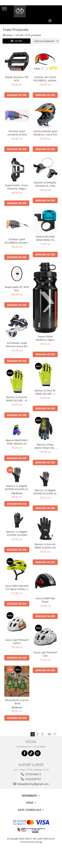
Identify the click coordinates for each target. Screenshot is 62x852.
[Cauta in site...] (58, 26)
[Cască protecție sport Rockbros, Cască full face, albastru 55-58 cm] (45, 115)
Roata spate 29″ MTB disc (17, 288)
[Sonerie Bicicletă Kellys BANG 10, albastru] (45, 220)
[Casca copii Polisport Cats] (45, 636)
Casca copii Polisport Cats (45, 654)
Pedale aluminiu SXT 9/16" (17, 79)
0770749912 (33, 774)
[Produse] (5, 9)
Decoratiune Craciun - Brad (17, 701)
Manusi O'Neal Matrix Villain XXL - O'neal (45, 446)
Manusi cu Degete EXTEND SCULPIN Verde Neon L (16, 533)
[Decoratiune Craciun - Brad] (16, 681)
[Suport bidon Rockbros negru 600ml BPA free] (45, 297)
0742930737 (33, 779)
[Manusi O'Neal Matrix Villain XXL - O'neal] (45, 428)
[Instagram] (38, 753)
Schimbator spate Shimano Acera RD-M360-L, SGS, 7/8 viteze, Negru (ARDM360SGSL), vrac (17, 344)
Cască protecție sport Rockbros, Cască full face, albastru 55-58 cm (45, 133)
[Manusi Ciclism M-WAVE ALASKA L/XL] (45, 528)
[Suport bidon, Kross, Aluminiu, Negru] (16, 169)
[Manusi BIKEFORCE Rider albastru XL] (16, 430)
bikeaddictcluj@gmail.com (33, 784)
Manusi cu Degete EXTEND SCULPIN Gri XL (45, 492)
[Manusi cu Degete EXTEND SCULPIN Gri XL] (45, 478)
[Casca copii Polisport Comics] (16, 624)
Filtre (17, 41)
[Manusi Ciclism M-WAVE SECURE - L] (45, 374)
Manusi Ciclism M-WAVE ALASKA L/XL (45, 546)
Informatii (30, 795)
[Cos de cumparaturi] (42, 26)
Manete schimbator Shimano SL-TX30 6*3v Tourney (45, 184)
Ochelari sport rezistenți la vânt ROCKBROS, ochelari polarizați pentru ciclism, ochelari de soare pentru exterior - (16, 133)
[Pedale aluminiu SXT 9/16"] (16, 61)
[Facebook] (25, 753)
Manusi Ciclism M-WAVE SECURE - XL (17, 399)
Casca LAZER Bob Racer (45, 600)
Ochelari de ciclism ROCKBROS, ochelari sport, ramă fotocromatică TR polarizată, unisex (45, 79)
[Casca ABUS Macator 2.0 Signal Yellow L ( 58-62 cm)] (16, 570)
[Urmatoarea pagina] (54, 734)
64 (49, 734)
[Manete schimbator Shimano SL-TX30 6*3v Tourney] (45, 168)
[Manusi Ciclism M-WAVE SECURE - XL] (16, 381)
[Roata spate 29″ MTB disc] (16, 274)
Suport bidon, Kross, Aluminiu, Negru (17, 187)
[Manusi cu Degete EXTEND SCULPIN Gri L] (16, 474)
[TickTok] (31, 753)
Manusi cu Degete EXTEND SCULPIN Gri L (17, 487)
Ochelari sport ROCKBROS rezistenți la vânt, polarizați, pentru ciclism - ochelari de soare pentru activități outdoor (17, 241)
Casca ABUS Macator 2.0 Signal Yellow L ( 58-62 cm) (17, 587)
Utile (30, 802)
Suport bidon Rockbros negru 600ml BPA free (45, 338)
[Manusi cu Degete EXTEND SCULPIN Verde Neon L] (16, 520)
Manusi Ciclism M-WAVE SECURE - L (45, 392)
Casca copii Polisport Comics (17, 641)
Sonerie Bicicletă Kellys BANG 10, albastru (45, 238)
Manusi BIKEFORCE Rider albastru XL (17, 442)
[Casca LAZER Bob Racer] (45, 582)
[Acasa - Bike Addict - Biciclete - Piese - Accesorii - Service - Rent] (31, 11)
